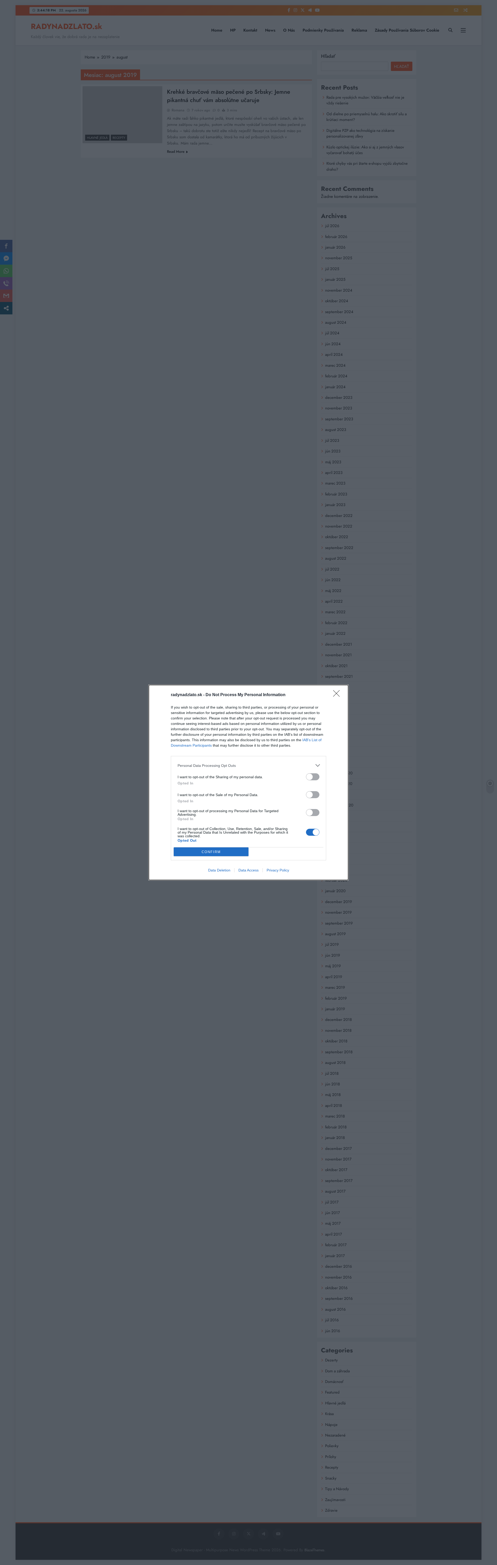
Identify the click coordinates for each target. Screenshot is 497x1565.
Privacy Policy (278, 870)
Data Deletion (219, 870)
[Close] (338, 695)
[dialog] (248, 782)
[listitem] (248, 765)
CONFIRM (211, 852)
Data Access (248, 870)
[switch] (312, 776)
